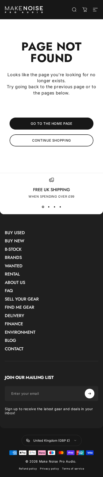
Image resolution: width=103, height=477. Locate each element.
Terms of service (73, 468)
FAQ (9, 291)
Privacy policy (49, 468)
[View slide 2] (49, 207)
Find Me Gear (19, 307)
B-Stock (13, 249)
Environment (20, 332)
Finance (14, 324)
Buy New (14, 241)
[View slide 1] (43, 207)
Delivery (14, 316)
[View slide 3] (54, 207)
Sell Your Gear (22, 299)
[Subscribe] (89, 393)
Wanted (14, 266)
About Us (15, 282)
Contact (14, 349)
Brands (13, 257)
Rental (12, 274)
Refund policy (28, 468)
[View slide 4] (60, 207)
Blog (10, 340)
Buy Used (15, 233)
